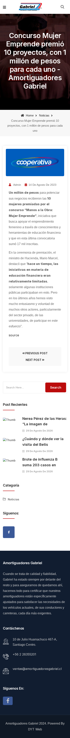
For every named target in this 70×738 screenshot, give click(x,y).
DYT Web (35, 729)
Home (29, 115)
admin (17, 184)
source (14, 335)
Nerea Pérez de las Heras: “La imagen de (44, 421)
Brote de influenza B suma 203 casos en (40, 462)
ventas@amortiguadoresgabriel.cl (37, 669)
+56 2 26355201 (24, 654)
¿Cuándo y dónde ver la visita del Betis (43, 442)
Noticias (44, 115)
